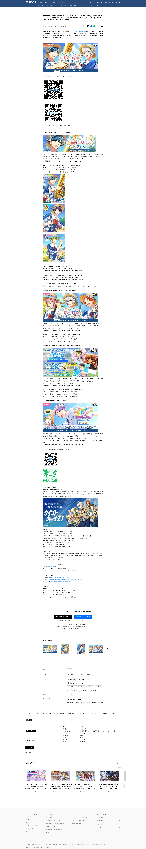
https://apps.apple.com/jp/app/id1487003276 (59, 577)
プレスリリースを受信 (96, 2)
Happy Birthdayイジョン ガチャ (76, 686)
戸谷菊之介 (85, 690)
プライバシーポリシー (37, 844)
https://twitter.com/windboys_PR (50, 566)
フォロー (29, 747)
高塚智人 (93, 690)
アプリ (46, 5)
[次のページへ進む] (107, 648)
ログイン (114, 2)
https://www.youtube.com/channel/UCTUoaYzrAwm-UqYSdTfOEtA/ (59, 570)
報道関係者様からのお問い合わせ (66, 844)
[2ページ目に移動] (101, 640)
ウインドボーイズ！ (83, 679)
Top (27, 5)
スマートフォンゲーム (85, 674)
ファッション (68, 5)
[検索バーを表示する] (119, 2)
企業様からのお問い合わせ (82, 844)
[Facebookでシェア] (91, 26)
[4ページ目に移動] (119, 767)
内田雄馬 (90, 686)
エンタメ (52, 5)
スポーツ (97, 5)
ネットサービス (71, 674)
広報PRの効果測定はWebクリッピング (53, 829)
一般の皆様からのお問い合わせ (98, 844)
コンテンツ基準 (47, 844)
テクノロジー (32, 5)
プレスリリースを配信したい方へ (33, 828)
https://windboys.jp (47, 562)
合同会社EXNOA (47, 713)
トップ (28, 713)
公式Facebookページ (101, 817)
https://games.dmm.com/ (80, 31)
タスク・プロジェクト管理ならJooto (80, 817)
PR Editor (47, 832)
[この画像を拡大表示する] (50, 649)
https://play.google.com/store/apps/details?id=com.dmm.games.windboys (67, 579)
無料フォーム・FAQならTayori (79, 820)
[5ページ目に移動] (120, 767)
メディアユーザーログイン (63, 616)
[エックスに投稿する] (88, 26)
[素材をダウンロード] (99, 26)
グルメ (92, 5)
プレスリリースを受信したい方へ (33, 825)
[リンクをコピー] (102, 26)
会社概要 (28, 844)
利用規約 (55, 844)
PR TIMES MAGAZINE (50, 826)
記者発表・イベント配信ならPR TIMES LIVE (55, 823)
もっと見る (118, 763)
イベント (69, 670)
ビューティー (59, 5)
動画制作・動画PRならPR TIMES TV (53, 820)
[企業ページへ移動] (30, 731)
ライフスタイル (78, 5)
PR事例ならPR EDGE (76, 823)
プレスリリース (36, 713)
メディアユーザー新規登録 (82, 616)
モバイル (40, 5)
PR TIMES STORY (49, 817)
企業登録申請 (107, 2)
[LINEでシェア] (94, 26)
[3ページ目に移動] (102, 640)
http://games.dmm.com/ (86, 726)
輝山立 (69, 690)
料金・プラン (29, 822)
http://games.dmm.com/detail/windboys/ (52, 128)
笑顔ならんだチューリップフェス (76, 683)
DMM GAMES (71, 679)
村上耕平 (98, 686)
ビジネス (86, 5)
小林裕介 (76, 690)
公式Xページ (99, 824)
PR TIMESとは (29, 819)
